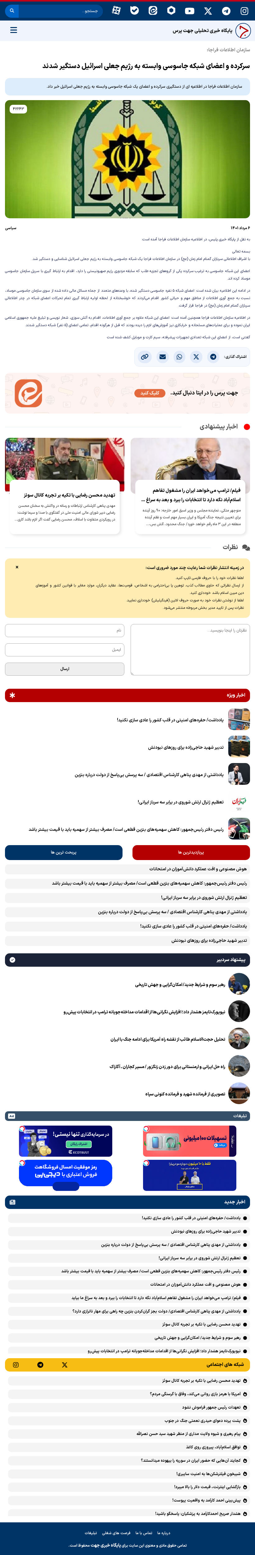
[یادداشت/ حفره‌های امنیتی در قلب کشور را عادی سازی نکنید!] (239, 720)
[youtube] (189, 11)
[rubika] (171, 11)
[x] (207, 11)
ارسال (64, 669)
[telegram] (226, 11)
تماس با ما (144, 1533)
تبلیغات (91, 1533)
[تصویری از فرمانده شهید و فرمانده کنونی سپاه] (239, 1094)
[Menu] (13, 30)
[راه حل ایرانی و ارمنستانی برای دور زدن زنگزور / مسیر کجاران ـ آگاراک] (239, 1067)
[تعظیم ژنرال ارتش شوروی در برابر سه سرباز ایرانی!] (239, 802)
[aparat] (116, 11)
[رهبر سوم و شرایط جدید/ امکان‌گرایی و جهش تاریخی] (239, 985)
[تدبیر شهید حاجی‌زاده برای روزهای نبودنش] (239, 748)
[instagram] (244, 11)
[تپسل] (146, 1129)
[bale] (134, 11)
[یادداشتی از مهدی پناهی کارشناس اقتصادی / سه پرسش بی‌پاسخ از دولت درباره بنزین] (239, 775)
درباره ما (163, 1533)
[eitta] (152, 11)
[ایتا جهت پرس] (127, 394)
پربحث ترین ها (63, 852)
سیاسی (10, 228)
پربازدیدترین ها (191, 852)
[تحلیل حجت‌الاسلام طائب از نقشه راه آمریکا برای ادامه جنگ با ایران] (239, 1040)
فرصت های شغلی (116, 1533)
